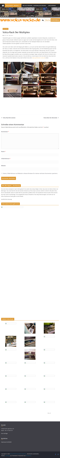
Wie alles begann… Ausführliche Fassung (34, 5)
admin (11, 35)
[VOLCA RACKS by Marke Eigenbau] (3, 5)
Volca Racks (5, 28)
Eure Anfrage (52, 5)
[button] (19, 6)
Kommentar (5, 131)
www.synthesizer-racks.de (38, 58)
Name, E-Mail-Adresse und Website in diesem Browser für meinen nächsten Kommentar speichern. (30, 173)
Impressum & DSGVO (6, 442)
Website (3, 165)
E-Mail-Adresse (5, 158)
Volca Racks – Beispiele (12, 5)
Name (3, 151)
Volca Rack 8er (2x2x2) (9, 118)
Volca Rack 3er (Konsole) (50, 118)
